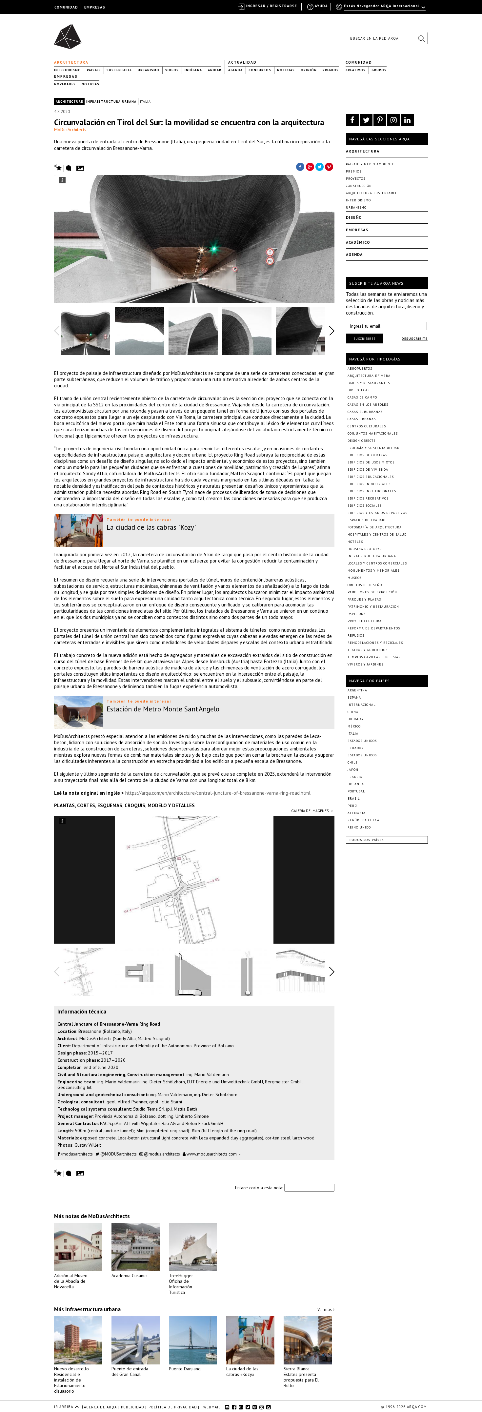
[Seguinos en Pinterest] (379, 120)
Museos (355, 578)
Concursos (260, 70)
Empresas (66, 76)
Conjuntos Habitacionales (373, 433)
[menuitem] (381, 8)
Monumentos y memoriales (373, 570)
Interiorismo (67, 70)
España (354, 697)
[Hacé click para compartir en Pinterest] (329, 166)
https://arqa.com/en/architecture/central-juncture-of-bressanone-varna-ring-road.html (218, 793)
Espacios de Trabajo (367, 520)
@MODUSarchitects (118, 1154)
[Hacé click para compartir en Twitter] (320, 166)
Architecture (69, 101)
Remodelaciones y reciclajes (375, 643)
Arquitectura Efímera (369, 376)
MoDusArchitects (70, 130)
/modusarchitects (76, 1154)
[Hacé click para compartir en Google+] (310, 166)
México (354, 726)
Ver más (325, 1309)
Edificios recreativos (368, 498)
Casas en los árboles (368, 404)
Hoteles (355, 542)
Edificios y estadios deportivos (377, 513)
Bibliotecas (359, 390)
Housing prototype (366, 549)
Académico (358, 242)
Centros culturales (367, 426)
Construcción (359, 186)
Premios (331, 70)
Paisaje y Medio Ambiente (370, 164)
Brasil (354, 798)
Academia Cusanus (129, 1276)
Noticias (286, 70)
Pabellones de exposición (372, 592)
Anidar (214, 70)
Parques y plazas (364, 599)
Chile (353, 762)
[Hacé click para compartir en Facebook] (300, 166)
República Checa (363, 820)
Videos (172, 70)
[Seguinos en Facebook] (352, 120)
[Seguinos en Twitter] (366, 120)
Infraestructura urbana (111, 101)
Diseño (354, 217)
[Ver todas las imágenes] (81, 166)
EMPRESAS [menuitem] (94, 7)
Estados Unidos (362, 741)
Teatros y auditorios (368, 650)
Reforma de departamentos (374, 628)
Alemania (357, 813)
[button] (421, 38)
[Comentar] (69, 168)
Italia (145, 101)
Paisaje (94, 70)
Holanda (356, 784)
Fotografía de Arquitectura (375, 527)
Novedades (65, 84)
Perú (352, 806)
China (353, 712)
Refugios (356, 635)
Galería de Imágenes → (312, 810)
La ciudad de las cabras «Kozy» (242, 1371)
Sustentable (119, 70)
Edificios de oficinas (367, 455)
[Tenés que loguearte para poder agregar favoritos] (58, 167)
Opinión (309, 70)
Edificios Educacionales (371, 477)
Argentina (357, 690)
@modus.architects (161, 1154)
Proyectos (355, 178)
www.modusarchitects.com (211, 1154)
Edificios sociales (365, 505)
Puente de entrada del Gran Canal (129, 1371)
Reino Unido (359, 827)
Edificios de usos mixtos (371, 462)
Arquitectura (71, 62)
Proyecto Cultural (366, 621)
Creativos (356, 70)
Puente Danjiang (185, 1369)
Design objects (361, 441)
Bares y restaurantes (369, 383)
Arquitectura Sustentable (371, 193)
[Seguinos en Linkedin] (407, 120)
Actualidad (242, 62)
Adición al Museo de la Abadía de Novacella (71, 1281)
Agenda (235, 70)
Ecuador (356, 748)
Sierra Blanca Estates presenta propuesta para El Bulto (301, 1377)
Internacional (361, 705)
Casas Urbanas (362, 419)
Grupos (379, 70)
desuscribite (415, 339)
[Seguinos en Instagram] (393, 120)
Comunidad (359, 62)
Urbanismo (148, 70)
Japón (353, 769)
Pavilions (357, 614)
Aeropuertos (360, 368)
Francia (355, 777)
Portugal (356, 791)
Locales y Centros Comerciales (377, 563)
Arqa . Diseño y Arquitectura (69, 33)
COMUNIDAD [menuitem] (66, 7)
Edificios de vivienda (368, 469)
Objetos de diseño (365, 585)
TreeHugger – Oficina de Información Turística (183, 1284)
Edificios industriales (369, 484)
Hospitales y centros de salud (377, 534)
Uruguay (356, 719)
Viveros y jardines (365, 664)
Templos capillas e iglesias (374, 657)
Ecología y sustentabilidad (373, 448)
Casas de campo (362, 397)
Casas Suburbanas (365, 412)
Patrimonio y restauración (373, 606)
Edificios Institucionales (372, 491)
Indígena (193, 70)
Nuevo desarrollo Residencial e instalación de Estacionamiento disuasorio (71, 1380)
